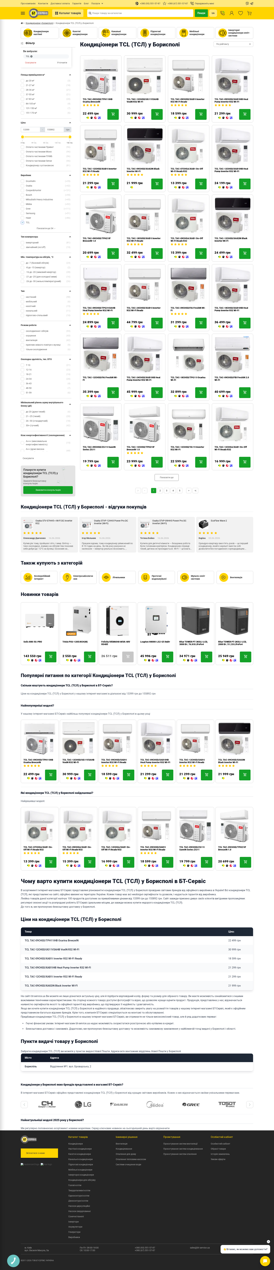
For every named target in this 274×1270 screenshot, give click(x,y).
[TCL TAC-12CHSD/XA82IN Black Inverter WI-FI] (225, 257)
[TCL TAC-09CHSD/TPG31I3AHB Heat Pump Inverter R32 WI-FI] (93, 326)
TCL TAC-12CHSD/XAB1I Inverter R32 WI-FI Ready (192, 761)
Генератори (74, 1232)
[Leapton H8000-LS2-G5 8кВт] (151, 660)
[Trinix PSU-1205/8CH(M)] (73, 660)
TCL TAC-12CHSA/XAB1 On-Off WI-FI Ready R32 (231, 448)
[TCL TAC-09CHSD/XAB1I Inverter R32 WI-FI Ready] (181, 118)
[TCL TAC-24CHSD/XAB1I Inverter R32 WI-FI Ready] (137, 326)
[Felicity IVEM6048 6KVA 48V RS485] (102, 660)
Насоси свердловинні (79, 1211)
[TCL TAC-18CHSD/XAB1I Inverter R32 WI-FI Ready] (137, 257)
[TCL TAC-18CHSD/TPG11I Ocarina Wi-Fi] (181, 396)
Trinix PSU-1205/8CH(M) (75, 641)
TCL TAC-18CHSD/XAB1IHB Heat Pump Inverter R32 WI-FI (231, 309)
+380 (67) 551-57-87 (145, 1250)
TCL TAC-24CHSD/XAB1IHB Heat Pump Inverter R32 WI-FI (143, 378)
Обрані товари (218, 1149)
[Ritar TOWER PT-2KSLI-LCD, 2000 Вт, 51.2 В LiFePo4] (229, 660)
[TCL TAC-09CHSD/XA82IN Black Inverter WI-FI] (132, 187)
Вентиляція (121, 1143)
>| (195, 490)
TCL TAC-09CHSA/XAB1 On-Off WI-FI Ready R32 (187, 239)
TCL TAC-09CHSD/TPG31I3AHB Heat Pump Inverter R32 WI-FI (99, 309)
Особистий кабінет (220, 1143)
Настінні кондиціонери (80, 1149)
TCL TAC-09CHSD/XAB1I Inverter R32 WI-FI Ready (114, 761)
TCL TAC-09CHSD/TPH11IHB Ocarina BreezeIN (97, 100)
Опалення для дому (126, 1154)
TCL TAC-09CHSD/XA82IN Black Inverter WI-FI (231, 761)
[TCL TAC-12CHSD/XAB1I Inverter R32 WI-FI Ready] (93, 187)
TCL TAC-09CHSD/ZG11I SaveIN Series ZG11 (192, 848)
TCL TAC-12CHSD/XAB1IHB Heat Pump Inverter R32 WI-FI (231, 170)
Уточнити (62, 62)
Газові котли (74, 1185)
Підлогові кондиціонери (80, 1164)
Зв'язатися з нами (35, 1153)
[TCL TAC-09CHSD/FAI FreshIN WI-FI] (181, 326)
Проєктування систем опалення (180, 1154)
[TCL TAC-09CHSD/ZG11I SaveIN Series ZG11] (93, 466)
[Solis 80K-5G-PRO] (34, 660)
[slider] (22, 137)
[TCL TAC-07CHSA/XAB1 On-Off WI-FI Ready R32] (181, 187)
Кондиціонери (75, 1143)
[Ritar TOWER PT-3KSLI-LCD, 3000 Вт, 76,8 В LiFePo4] (190, 660)
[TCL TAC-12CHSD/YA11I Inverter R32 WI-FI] (181, 466)
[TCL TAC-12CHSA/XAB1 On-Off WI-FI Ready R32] (225, 466)
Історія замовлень (220, 1154)
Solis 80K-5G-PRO (32, 641)
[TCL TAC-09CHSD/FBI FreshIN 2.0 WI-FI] (225, 396)
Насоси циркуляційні (79, 1206)
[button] (24, 1104)
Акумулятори (75, 1226)
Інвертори (73, 1221)
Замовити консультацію (48, 490)
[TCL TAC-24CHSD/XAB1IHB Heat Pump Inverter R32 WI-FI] (137, 396)
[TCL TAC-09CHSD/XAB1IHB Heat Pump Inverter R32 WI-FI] (225, 118)
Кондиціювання (124, 1149)
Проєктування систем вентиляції (180, 1143)
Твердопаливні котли (79, 1190)
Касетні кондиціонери (79, 1154)
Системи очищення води (128, 1164)
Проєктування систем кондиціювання (183, 1149)
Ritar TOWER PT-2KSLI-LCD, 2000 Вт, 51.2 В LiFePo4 (232, 643)
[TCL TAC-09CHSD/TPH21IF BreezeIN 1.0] (93, 257)
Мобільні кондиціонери (80, 1169)
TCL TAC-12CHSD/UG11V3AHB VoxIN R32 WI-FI (143, 100)
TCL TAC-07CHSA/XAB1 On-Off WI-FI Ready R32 (187, 170)
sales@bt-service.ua (200, 1247)
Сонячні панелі (76, 1216)
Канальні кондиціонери (80, 1159)
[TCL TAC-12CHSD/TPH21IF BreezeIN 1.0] (137, 466)
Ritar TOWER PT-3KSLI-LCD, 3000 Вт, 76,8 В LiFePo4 (193, 643)
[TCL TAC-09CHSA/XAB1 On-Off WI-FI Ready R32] (181, 257)
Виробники (74, 1237)
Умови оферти (218, 1159)
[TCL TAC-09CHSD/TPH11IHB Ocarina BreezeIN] (93, 118)
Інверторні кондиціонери (81, 1175)
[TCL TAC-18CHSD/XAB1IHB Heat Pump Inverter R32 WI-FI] (225, 326)
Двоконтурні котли (78, 1200)
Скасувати (30, 62)
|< (138, 490)
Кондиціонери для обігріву (82, 1180)
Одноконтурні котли (78, 1195)
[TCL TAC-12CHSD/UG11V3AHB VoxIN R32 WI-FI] (137, 118)
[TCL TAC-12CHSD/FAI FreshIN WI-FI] (93, 396)
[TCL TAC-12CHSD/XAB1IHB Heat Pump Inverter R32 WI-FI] (225, 187)
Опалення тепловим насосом (131, 1159)
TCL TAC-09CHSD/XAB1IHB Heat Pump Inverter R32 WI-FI (231, 100)
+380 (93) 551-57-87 (145, 1247)
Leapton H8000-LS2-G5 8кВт (155, 641)
